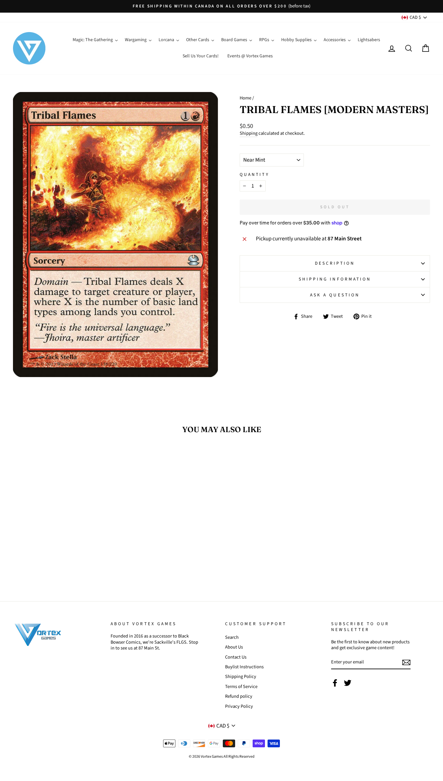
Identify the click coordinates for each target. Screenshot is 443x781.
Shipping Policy (240, 676)
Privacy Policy (239, 706)
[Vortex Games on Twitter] (348, 683)
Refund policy (238, 696)
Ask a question (335, 295)
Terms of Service (241, 686)
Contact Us (235, 657)
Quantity (254, 175)
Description (335, 263)
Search (232, 637)
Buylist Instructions (244, 666)
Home (245, 98)
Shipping (248, 134)
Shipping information (335, 279)
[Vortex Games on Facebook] (335, 683)
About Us (234, 647)
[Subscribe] (406, 662)
